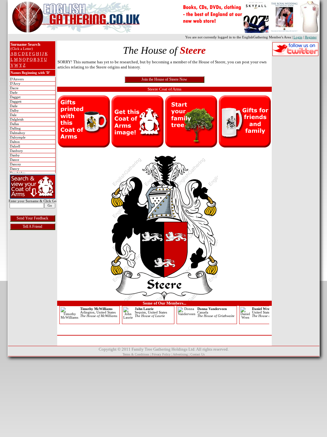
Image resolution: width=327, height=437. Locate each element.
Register (311, 37)
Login (297, 37)
